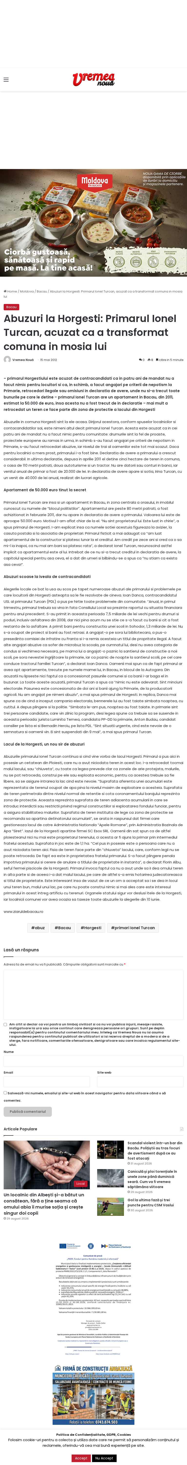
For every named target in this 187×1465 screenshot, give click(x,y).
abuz (40, 928)
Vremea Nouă (23, 360)
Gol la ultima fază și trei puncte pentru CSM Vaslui (151, 1203)
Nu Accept (104, 1458)
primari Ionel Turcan (135, 928)
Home (12, 291)
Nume (9, 1051)
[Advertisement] (93, 34)
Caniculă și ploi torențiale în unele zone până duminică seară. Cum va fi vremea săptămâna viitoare (152, 1179)
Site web (104, 1072)
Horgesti (92, 928)
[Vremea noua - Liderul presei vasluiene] (93, 80)
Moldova (27, 291)
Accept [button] (81, 1458)
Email (8, 1072)
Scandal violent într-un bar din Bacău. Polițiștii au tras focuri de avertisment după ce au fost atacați (155, 1151)
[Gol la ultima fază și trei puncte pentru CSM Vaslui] (110, 1207)
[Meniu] (6, 81)
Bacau (42, 291)
